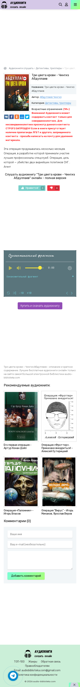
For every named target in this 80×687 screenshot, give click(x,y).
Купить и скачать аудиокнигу (40, 305)
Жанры (32, 661)
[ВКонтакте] (6, 117)
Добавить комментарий (26, 575)
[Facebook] (11, 117)
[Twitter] (27, 117)
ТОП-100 (19, 661)
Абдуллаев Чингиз (50, 97)
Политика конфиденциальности (37, 674)
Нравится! (34, 188)
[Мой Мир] (22, 117)
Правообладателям (37, 666)
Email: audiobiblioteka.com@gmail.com (37, 670)
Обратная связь (51, 661)
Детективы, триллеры (58, 103)
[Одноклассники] (17, 117)
